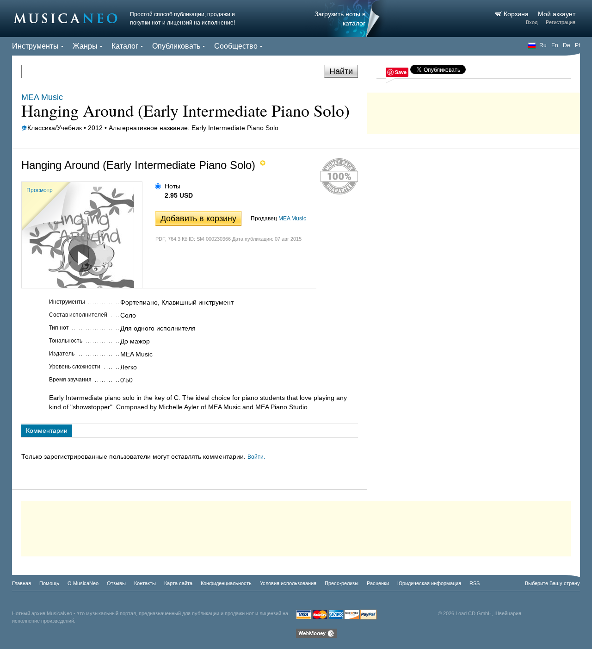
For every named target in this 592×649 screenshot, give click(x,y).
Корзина (517, 14)
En (554, 45)
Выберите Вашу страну (552, 583)
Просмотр (39, 190)
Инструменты (35, 46)
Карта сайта (178, 583)
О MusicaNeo (83, 583)
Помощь (49, 583)
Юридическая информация (429, 583)
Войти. (256, 457)
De (566, 45)
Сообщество (236, 46)
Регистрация (560, 22)
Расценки (378, 583)
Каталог (124, 46)
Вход (531, 22)
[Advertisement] (473, 111)
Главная (21, 583)
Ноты (172, 186)
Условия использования (288, 583)
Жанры (85, 46)
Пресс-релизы (341, 583)
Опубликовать (176, 46)
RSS (474, 583)
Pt (577, 45)
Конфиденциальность (226, 583)
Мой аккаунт (556, 14)
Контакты (145, 583)
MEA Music (292, 218)
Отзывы (116, 583)
